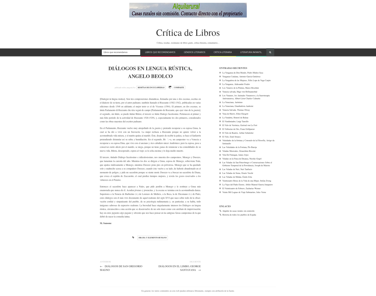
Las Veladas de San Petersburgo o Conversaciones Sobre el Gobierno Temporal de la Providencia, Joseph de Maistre (247, 164)
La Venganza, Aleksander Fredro (236, 84)
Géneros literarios (194, 52)
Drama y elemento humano (153, 237)
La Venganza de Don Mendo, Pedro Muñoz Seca (242, 72)
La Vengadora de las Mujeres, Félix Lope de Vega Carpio (246, 80)
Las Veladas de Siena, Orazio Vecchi (237, 173)
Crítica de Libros (188, 32)
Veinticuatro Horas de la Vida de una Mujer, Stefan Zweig (246, 180)
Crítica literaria (223, 52)
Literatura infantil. (251, 52)
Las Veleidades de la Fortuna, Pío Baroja (239, 147)
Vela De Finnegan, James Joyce (235, 154)
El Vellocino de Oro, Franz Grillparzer (238, 129)
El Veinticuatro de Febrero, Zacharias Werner (241, 188)
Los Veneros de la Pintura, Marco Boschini (240, 87)
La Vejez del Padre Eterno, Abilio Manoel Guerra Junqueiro (247, 184)
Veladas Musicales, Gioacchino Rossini (238, 151)
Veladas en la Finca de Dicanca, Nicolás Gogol (241, 158)
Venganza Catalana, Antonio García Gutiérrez (241, 76)
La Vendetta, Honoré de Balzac (235, 117)
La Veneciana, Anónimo (232, 102)
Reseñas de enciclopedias (151, 87)
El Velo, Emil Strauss (231, 136)
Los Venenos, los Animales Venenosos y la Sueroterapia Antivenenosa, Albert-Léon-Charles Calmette (246, 97)
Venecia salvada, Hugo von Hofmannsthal (239, 91)
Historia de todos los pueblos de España (239, 214)
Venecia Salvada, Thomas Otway (236, 109)
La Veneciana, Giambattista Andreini (237, 106)
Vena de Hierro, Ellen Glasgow (235, 113)
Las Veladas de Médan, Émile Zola (237, 176)
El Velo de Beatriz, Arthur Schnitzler (238, 132)
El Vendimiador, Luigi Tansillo (235, 121)
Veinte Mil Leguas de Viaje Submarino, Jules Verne (244, 192)
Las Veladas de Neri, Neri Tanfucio (237, 169)
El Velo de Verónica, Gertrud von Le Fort (239, 125)
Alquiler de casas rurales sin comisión (238, 210)
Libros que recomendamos (160, 52)
